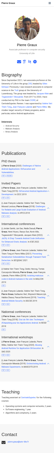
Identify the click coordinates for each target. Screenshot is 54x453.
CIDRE (33, 100)
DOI (8, 197)
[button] (25, 169)
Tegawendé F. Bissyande (12, 97)
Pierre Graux (8, 3)
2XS (30, 83)
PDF (3, 175)
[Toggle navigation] (49, 3)
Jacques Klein (43, 93)
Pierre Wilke (41, 107)
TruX (16, 90)
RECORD (9, 175)
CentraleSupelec (28, 397)
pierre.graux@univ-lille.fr (18, 442)
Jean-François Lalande (22, 107)
